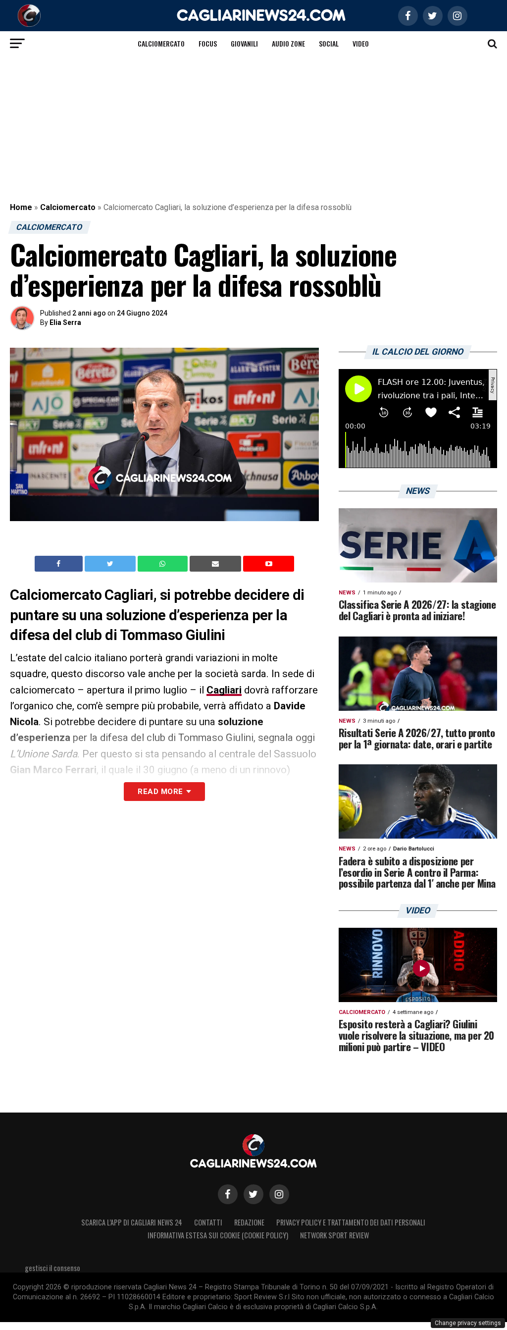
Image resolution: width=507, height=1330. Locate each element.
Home (21, 207)
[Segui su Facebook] (228, 1194)
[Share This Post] (164, 564)
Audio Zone (288, 43)
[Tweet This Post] (111, 564)
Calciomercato (161, 43)
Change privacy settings (468, 1323)
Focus (208, 43)
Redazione (249, 1222)
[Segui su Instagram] (279, 1194)
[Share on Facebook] (60, 564)
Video (361, 43)
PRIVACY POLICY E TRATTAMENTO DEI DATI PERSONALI (350, 1222)
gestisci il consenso (52, 1268)
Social (329, 43)
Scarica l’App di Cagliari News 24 (131, 1222)
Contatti (208, 1222)
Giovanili (244, 43)
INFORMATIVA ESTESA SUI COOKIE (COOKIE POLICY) (218, 1235)
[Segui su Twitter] (253, 1194)
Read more (160, 791)
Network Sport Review (334, 1235)
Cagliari (224, 690)
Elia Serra (65, 322)
